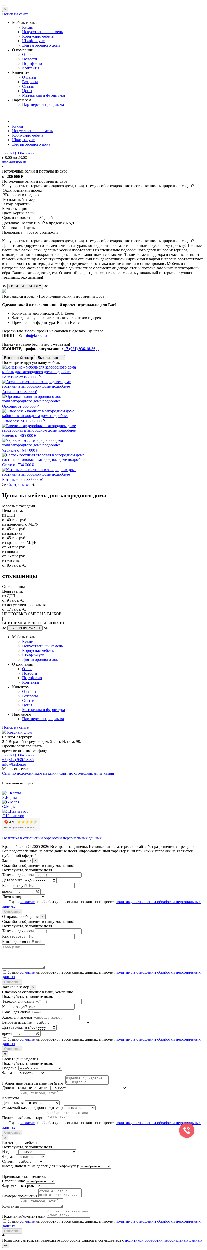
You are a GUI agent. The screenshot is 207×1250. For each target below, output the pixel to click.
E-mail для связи (16, 941)
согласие (27, 902)
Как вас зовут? (14, 885)
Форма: (8, 1073)
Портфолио (32, 63)
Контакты (30, 68)
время (7, 891)
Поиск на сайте (15, 14)
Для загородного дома (41, 45)
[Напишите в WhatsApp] (96, 349)
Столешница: (13, 1181)
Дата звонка (12, 880)
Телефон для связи (18, 875)
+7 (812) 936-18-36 (18, 759)
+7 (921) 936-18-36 (79, 349)
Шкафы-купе (33, 41)
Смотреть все (19, 484)
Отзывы (29, 77)
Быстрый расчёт (50, 358)
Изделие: (9, 1068)
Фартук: (9, 1186)
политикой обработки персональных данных (163, 1240)
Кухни (27, 27)
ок (5, 1245)
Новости (29, 59)
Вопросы (30, 82)
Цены (27, 91)
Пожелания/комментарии (24, 1118)
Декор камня (13, 1102)
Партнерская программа (43, 104)
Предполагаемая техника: (24, 1176)
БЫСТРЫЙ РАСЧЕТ (25, 628)
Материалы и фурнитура (43, 95)
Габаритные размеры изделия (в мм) (33, 1083)
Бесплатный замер (18, 358)
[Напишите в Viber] (98, 349)
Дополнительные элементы (25, 1088)
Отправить (12, 911)
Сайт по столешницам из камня (86, 773)
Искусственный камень (42, 32)
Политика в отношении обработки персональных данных (52, 838)
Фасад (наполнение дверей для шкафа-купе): (40, 1166)
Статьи (28, 86)
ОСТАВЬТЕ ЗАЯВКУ (25, 286)
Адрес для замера (17, 1017)
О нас (27, 54)
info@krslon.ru (36, 335)
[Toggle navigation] (4, 5)
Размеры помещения (19, 1196)
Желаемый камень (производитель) (32, 1107)
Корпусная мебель (38, 36)
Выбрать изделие (17, 1022)
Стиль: (8, 1161)
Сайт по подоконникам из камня (30, 773)
